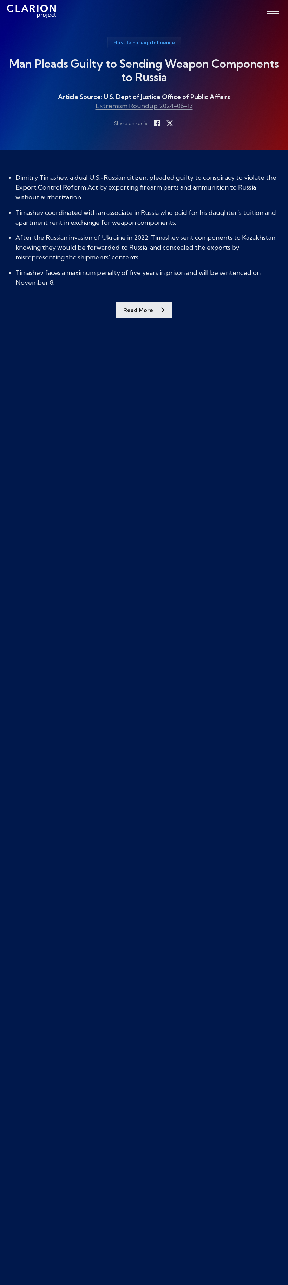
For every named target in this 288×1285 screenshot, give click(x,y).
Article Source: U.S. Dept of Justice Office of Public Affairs (144, 97)
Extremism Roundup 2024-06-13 (144, 106)
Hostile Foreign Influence (144, 42)
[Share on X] (169, 123)
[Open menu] (273, 11)
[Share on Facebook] (157, 123)
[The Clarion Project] (31, 11)
